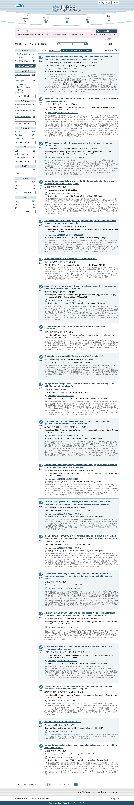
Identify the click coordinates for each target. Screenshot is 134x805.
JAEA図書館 (114, 799)
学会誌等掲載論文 (60, 34)
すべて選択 (44, 50)
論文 (67, 19)
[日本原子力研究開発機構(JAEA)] (19, 6)
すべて (25, 17)
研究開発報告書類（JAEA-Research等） (34, 34)
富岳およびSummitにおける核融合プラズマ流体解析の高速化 (70, 259)
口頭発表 (73, 34)
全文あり (113, 34)
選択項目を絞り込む (25, 66)
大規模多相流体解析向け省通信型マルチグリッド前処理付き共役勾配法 (74, 356)
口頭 (88, 18)
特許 (109, 17)
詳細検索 (108, 39)
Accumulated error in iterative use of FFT (62, 722)
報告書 (46, 18)
